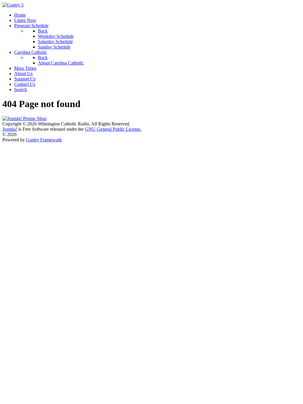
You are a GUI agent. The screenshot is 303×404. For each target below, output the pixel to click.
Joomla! (9, 129)
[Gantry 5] (13, 4)
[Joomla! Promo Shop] (24, 118)
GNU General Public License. (113, 129)
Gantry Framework (44, 139)
